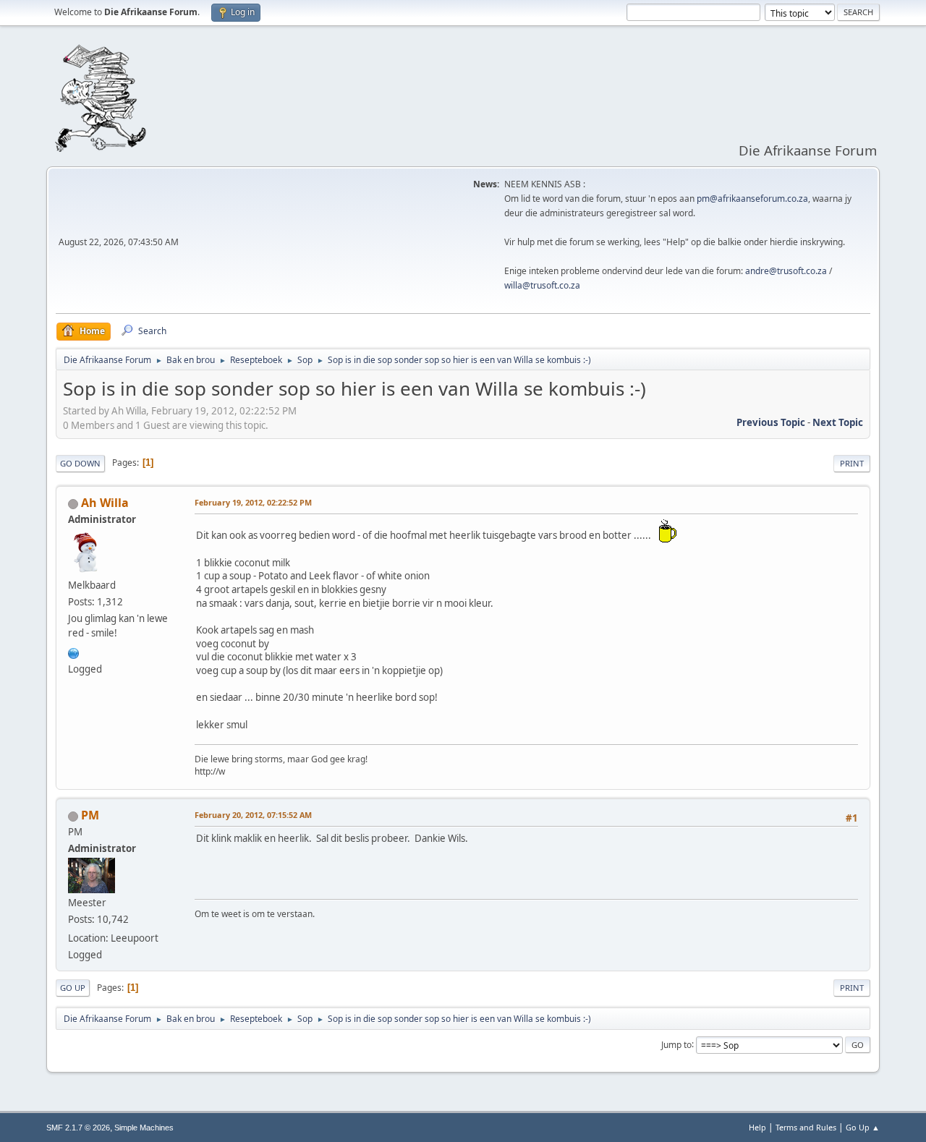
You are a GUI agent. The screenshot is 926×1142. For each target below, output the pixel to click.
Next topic (837, 422)
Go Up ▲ (863, 1127)
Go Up (72, 987)
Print (852, 463)
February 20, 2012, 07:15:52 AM (253, 814)
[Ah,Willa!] (74, 651)
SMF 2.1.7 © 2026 (78, 1127)
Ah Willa (105, 503)
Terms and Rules (806, 1127)
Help (757, 1127)
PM (90, 815)
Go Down (80, 463)
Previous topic (770, 422)
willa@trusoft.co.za (542, 285)
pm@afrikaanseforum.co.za (752, 198)
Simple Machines (144, 1127)
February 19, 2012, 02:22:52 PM (253, 502)
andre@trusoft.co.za (786, 271)
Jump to (676, 1044)
